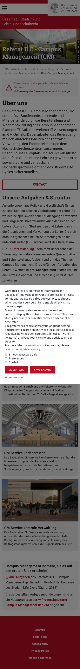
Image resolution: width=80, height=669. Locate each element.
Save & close (42, 369)
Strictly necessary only (23, 354)
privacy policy (31, 349)
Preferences (16, 358)
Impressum (16, 377)
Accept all (16, 369)
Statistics (15, 362)
